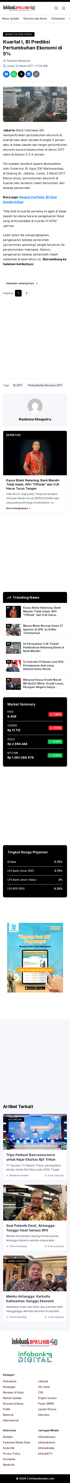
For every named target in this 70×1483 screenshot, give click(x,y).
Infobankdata (46, 1448)
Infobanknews (46, 1436)
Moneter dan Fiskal (18, 34)
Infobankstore (46, 1442)
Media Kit (8, 1464)
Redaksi (8, 1436)
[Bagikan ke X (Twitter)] (21, 74)
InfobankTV (45, 1453)
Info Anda (44, 1386)
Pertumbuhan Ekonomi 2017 (45, 385)
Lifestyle (43, 1381)
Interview (43, 1414)
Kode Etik (9, 1448)
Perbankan (58, 18)
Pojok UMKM (46, 1403)
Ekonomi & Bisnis (13, 1403)
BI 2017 (17, 385)
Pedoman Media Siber (16, 1442)
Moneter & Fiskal (13, 1392)
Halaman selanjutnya (20, 283)
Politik (6, 1409)
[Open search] (56, 8)
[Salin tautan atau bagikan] (36, 74)
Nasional (8, 1414)
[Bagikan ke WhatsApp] (13, 74)
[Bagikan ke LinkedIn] (28, 74)
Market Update (12, 1398)
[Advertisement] (35, 339)
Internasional (10, 1420)
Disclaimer (9, 1459)
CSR (40, 1392)
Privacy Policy (11, 1453)
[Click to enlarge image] (35, 104)
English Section (47, 1398)
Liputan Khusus (47, 1409)
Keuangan (15, 1119)
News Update (10, 18)
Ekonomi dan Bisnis (35, 18)
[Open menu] (63, 8)
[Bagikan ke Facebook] (6, 74)
